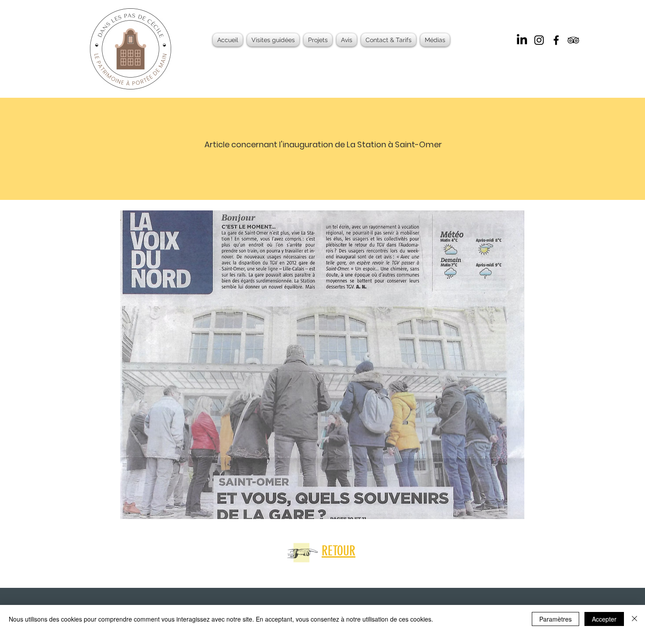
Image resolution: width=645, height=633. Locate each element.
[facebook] (556, 40)
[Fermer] (634, 619)
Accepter (604, 619)
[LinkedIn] (522, 40)
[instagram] (539, 40)
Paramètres (555, 619)
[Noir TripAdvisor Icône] (573, 40)
